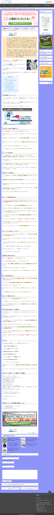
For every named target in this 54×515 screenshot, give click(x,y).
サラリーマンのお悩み (23, 5)
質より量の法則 (46, 5)
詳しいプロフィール (46, 27)
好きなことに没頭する (9, 82)
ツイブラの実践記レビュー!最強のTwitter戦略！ (43, 502)
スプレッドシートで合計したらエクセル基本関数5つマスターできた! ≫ (29, 488)
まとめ (4, 91)
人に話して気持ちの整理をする (10, 80)
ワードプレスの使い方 (35, 5)
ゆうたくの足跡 (6, 2)
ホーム (4, 5)
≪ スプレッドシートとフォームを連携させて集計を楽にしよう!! (10, 488)
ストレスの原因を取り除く (8, 84)
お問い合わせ (38, 497)
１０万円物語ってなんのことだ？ (9, 396)
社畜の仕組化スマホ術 (39, 509)
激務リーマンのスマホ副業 (40, 506)
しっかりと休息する (8, 81)
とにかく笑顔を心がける (9, 89)
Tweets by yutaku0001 (43, 59)
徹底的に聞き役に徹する (9, 86)
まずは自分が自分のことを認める (11, 90)
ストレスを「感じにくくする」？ (9, 85)
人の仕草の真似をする (9, 87)
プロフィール (12, 5)
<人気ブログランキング (45, 32)
